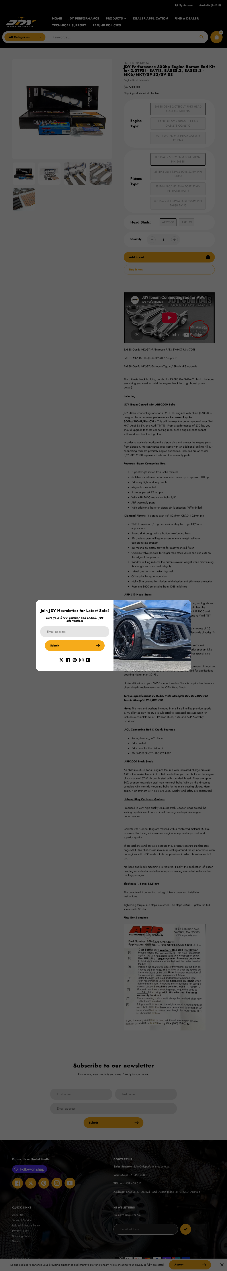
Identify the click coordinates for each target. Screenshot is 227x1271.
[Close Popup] (185, 605)
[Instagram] (81, 660)
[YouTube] (88, 660)
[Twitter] (61, 660)
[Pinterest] (74, 660)
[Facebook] (68, 660)
